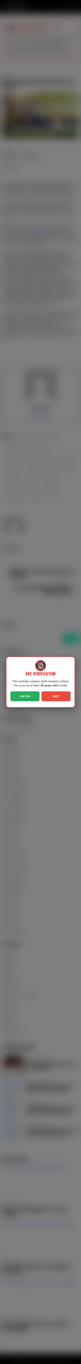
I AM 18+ (24, 696)
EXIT (56, 696)
